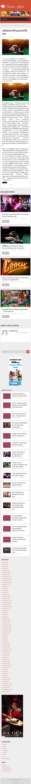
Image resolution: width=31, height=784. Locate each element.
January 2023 (6, 647)
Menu (3, 19)
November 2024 (7, 602)
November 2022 (7, 651)
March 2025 (6, 594)
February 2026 (7, 572)
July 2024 (5, 610)
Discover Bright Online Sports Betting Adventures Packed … (19, 528)
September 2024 (7, 606)
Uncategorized (7, 758)
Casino (4, 746)
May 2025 (5, 590)
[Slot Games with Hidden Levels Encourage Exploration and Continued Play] (7, 427)
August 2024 (6, 608)
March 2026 (6, 570)
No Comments (23, 218)
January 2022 (6, 663)
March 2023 (6, 643)
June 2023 (5, 637)
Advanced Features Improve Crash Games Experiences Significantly (15, 278)
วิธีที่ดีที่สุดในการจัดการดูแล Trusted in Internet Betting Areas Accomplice (13, 247)
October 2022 (6, 653)
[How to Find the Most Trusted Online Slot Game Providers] (7, 487)
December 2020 (7, 683)
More (4, 221)
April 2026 (5, 568)
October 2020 (6, 687)
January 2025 (6, 598)
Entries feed (6, 767)
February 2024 (7, 620)
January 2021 (6, 681)
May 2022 (5, 657)
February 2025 (7, 596)
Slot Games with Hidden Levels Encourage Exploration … (19, 425)
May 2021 (5, 673)
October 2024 (6, 604)
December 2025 (7, 576)
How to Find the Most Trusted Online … (19, 484)
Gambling (9, 25)
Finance (5, 748)
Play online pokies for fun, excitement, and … (19, 415)
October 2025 (6, 580)
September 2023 (7, 631)
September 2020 (7, 689)
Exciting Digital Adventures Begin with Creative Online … (19, 518)
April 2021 (5, 675)
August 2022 (6, 655)
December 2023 (7, 624)
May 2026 (5, 566)
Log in (4, 765)
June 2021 (5, 671)
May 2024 (5, 614)
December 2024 (7, 600)
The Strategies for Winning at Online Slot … (18, 494)
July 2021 (5, 669)
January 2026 (6, 574)
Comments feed (7, 769)
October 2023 (6, 629)
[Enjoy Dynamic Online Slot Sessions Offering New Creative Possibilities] (7, 552)
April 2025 (5, 592)
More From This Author (22, 332)
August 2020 (6, 691)
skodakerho (5, 37)
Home (4, 25)
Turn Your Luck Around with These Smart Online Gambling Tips (15, 215)
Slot (4, 756)
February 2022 (7, 661)
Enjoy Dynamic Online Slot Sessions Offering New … (19, 550)
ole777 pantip (15, 130)
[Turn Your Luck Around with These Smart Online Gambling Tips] (7, 478)
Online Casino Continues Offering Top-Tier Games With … (20, 465)
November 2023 (7, 627)
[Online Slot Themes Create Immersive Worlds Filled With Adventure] (7, 456)
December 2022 (7, 649)
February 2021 (7, 679)
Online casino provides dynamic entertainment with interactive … (19, 405)
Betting (5, 744)
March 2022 (6, 659)
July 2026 (5, 562)
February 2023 (7, 645)
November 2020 (7, 685)
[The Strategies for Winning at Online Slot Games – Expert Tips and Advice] (7, 497)
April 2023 (5, 641)
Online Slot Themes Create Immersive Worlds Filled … (18, 454)
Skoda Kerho (19, 779)
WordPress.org (7, 771)
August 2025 (6, 584)
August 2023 (6, 633)
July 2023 (5, 635)
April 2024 (5, 616)
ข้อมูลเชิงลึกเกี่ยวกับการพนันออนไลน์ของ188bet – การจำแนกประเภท (15, 310)
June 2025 (5, 588)
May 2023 (5, 639)
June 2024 (5, 612)
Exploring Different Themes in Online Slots (19, 395)
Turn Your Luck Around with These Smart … (19, 474)
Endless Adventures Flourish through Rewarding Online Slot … (18, 506)
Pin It (11, 185)
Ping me (15, 782)
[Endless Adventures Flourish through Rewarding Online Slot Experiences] (7, 507)
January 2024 (6, 622)
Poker (4, 754)
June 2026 (5, 564)
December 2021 (7, 665)
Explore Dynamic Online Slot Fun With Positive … (19, 539)
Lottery (5, 752)
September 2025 (7, 582)
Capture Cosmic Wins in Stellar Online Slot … (19, 434)
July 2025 (5, 586)
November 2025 (7, 578)
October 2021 (6, 667)
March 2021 (6, 677)
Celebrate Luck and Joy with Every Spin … (19, 444)
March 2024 (6, 618)
